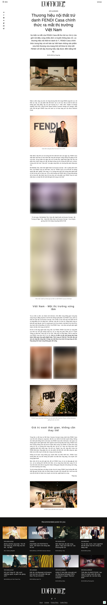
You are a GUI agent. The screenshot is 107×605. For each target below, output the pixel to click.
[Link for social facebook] (52, 599)
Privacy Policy (54, 602)
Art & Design (53, 11)
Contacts (46, 602)
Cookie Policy (63, 602)
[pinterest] (4, 18)
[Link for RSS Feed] (55, 599)
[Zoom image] (53, 131)
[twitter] (4, 23)
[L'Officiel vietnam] (53, 4)
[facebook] (4, 15)
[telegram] (4, 28)
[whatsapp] (4, 26)
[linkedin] (4, 20)
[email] (4, 12)
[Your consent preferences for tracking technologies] (104, 602)
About (41, 602)
